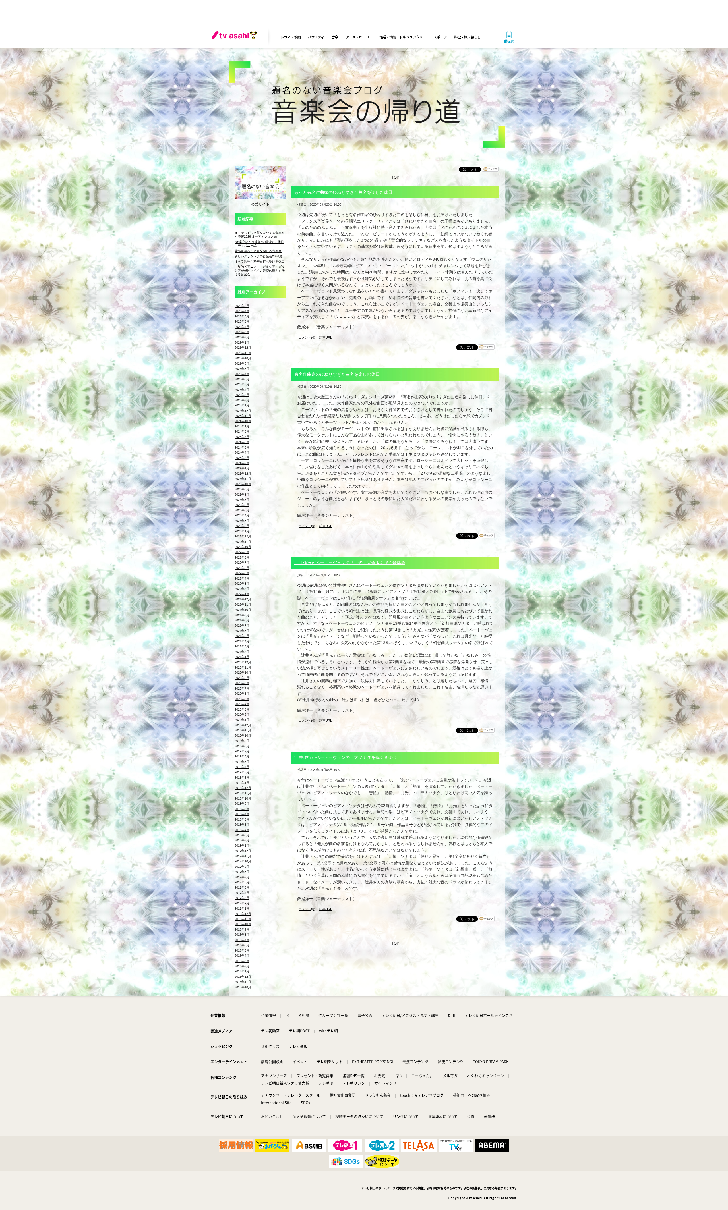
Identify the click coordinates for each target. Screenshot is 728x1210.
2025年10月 (243, 358)
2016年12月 (243, 914)
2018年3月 (242, 835)
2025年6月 (242, 379)
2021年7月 (242, 625)
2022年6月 (242, 568)
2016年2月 (242, 966)
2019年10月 (243, 735)
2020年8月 (242, 683)
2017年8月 (242, 871)
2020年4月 (242, 704)
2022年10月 (243, 547)
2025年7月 (242, 374)
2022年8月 (242, 557)
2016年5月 (242, 950)
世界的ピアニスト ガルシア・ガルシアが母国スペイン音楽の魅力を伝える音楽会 (260, 270)
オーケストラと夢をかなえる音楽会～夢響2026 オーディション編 (260, 234)
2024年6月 (242, 442)
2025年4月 (242, 389)
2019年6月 (242, 756)
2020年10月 (243, 672)
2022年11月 (243, 541)
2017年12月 (243, 850)
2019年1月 (242, 782)
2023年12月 (243, 473)
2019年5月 (242, 761)
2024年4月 (242, 452)
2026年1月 (242, 342)
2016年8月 (242, 934)
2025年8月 (242, 368)
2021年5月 (242, 636)
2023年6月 (242, 505)
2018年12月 (243, 788)
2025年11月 (243, 353)
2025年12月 (243, 347)
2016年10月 (243, 924)
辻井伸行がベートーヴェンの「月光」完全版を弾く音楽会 (349, 562)
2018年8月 (242, 809)
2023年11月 (243, 478)
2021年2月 (242, 651)
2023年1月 (242, 531)
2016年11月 (243, 919)
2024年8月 (242, 431)
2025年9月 (242, 363)
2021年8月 (242, 620)
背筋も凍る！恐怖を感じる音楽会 (258, 251)
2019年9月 (242, 740)
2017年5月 (242, 887)
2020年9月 (242, 678)
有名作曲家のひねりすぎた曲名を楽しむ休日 (337, 374)
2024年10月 (243, 421)
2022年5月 (242, 573)
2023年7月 (242, 499)
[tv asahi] (235, 37)
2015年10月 (243, 987)
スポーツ (440, 37)
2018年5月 (242, 824)
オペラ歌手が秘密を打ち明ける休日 (260, 261)
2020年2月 (242, 714)
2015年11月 (243, 981)
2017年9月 (242, 866)
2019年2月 (242, 777)
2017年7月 (242, 877)
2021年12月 (243, 599)
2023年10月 (243, 484)
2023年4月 (242, 515)
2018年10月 (243, 798)
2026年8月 (242, 306)
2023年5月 (242, 510)
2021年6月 (242, 630)
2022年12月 (243, 536)
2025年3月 (242, 395)
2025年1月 (242, 405)
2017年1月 (242, 908)
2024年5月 (242, 447)
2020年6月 (242, 693)
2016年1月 (242, 971)
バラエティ (316, 37)
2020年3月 (242, 709)
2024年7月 (242, 437)
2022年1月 (242, 594)
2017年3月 (242, 898)
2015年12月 (243, 976)
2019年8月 (242, 746)
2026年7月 (242, 311)
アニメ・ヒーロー (359, 37)
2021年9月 (242, 615)
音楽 (334, 37)
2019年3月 (242, 772)
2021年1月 (242, 657)
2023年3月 (242, 520)
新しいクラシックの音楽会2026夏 (258, 256)
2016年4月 (242, 955)
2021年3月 (242, 646)
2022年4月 (242, 578)
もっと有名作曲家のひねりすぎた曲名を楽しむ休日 (343, 192)
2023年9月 (242, 489)
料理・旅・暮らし (467, 37)
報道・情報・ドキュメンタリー (402, 37)
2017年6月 (242, 882)
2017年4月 (242, 892)
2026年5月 (242, 321)
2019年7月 (242, 751)
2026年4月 (242, 327)
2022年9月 (242, 552)
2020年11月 (243, 667)
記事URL (325, 337)
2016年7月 (242, 940)
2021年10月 (243, 609)
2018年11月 (243, 793)
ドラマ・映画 (290, 37)
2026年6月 (242, 316)
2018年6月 (242, 819)
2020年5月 (242, 699)
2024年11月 (243, 416)
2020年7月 (242, 688)
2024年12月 (243, 410)
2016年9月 (242, 929)
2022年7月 (242, 562)
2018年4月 (242, 830)
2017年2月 (242, 903)
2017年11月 (243, 856)
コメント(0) (307, 337)
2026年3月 (242, 332)
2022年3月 (242, 583)
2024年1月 (242, 468)
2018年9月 (242, 803)
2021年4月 (242, 641)
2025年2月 (242, 400)
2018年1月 (242, 845)
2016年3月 (242, 961)
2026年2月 (242, 337)
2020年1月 (242, 719)
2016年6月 (242, 945)
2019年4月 (242, 767)
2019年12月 (243, 725)
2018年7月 (242, 814)
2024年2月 (242, 463)
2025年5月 (242, 384)
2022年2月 (242, 588)
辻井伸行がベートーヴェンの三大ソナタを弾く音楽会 (345, 757)
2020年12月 (243, 662)
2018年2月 (242, 840)
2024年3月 (242, 458)
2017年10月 (243, 861)
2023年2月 (242, 526)
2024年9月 (242, 426)
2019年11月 (243, 730)
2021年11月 (243, 604)
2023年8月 (242, 494)
